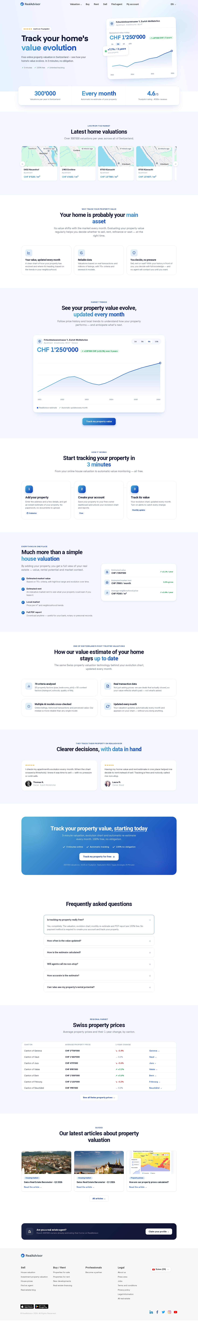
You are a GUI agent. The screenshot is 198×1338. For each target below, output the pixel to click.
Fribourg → (154, 1082)
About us (122, 1272)
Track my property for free (97, 857)
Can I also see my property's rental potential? (71, 987)
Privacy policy (124, 1290)
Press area (122, 1277)
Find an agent (27, 1285)
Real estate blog (28, 1290)
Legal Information (125, 1294)
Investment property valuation (34, 1277)
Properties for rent (61, 1277)
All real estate (124, 1299)
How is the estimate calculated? (64, 953)
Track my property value (99, 422)
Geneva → (154, 1051)
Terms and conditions (127, 1285)
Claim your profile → (159, 1232)
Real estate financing (62, 1285)
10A (156, 342)
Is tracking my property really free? (65, 920)
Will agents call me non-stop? (62, 964)
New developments (62, 1281)
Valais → (153, 1069)
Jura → (152, 1063)
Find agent (116, 4)
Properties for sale (61, 1272)
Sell (105, 4)
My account (133, 4)
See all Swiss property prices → (99, 1098)
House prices (27, 1281)
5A (149, 342)
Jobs (120, 1281)
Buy (88, 4)
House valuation (28, 1272)
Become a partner (94, 1272)
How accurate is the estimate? (63, 976)
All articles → (99, 1199)
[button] (173, 4)
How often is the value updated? (64, 941)
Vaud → (153, 1057)
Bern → (153, 1076)
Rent (96, 4)
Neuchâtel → (155, 1088)
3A (142, 342)
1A (135, 342)
